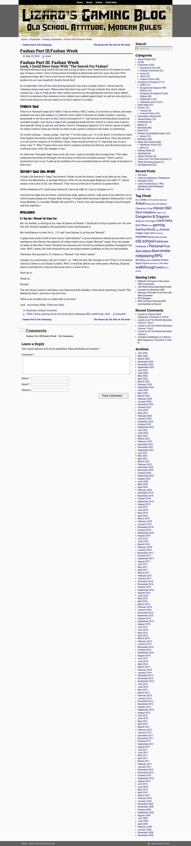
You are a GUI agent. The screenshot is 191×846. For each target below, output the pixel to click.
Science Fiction (147, 79)
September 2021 (146, 450)
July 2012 (143, 715)
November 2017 (145, 553)
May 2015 (143, 632)
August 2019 (144, 504)
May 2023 (143, 413)
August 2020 (144, 478)
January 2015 (144, 644)
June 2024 (143, 390)
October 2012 (144, 707)
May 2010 (143, 789)
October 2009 (144, 809)
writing (138, 271)
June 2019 (143, 510)
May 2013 (143, 689)
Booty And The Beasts (156, 204)
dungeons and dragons (146, 221)
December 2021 (145, 444)
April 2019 (143, 515)
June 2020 (143, 481)
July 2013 (143, 684)
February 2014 (145, 670)
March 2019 (144, 518)
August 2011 (144, 747)
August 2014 (144, 655)
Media (141, 125)
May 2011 (143, 755)
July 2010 (143, 784)
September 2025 (146, 367)
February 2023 (145, 416)
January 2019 (144, 524)
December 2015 (145, 612)
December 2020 (145, 467)
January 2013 (144, 698)
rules (148, 260)
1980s (29, 314)
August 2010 (144, 781)
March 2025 (144, 381)
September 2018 (146, 533)
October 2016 (144, 587)
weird (107, 314)
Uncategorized (145, 164)
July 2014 (143, 658)
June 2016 (143, 595)
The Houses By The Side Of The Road (113, 44)
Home (80, 2)
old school (62, 314)
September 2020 (146, 475)
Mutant (151, 237)
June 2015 (143, 630)
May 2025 (143, 376)
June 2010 (143, 787)
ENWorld (142, 281)
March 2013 (144, 692)
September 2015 (146, 621)
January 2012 (144, 732)
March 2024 (144, 396)
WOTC (166, 268)
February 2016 (145, 607)
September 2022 (146, 427)
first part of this (49, 118)
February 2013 (145, 695)
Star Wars (163, 263)
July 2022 (143, 430)
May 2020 (143, 484)
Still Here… (143, 175)
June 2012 (143, 718)
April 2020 (143, 487)
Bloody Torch (144, 189)
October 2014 (144, 650)
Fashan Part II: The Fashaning (35, 44)
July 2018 (143, 538)
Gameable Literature (148, 116)
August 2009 (144, 815)
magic (139, 233)
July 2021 (143, 453)
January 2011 (144, 767)
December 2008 (145, 832)
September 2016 (146, 590)
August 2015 (144, 624)
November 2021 (145, 447)
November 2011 (145, 738)
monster (141, 236)
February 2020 (145, 490)
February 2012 (145, 729)
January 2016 (144, 610)
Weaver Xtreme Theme (160, 844)
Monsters (142, 127)
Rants (140, 130)
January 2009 (144, 829)
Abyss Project (144, 59)
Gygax (157, 230)
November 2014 (145, 647)
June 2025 (143, 373)
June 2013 (143, 687)
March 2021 (144, 461)
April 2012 (143, 724)
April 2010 (143, 792)
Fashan (37, 314)
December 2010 (145, 769)
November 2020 (145, 470)
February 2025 (145, 384)
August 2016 (144, 592)
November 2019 (145, 495)
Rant (71, 314)
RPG (88, 314)
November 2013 (145, 678)
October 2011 (144, 741)
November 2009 (145, 806)
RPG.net (142, 301)
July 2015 (143, 627)
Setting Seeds (144, 150)
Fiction (141, 107)
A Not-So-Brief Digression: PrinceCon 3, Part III (153, 315)
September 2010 (146, 778)
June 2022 (143, 433)
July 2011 (143, 749)
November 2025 (145, 364)
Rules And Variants (147, 142)
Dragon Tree (161, 213)
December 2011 (145, 735)
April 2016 (143, 601)
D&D (168, 208)
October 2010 (144, 775)
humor (53, 314)
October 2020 (144, 473)
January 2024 (144, 401)
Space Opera (142, 263)
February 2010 (145, 798)
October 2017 (144, 555)
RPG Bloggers (144, 298)
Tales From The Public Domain (153, 159)
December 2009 (145, 804)
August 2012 (144, 712)
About (89, 2)
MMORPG (159, 233)
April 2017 (143, 570)
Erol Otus (141, 225)
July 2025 (143, 370)
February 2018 (145, 547)
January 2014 (144, 672)
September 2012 (146, 709)
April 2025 (143, 378)
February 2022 (145, 441)
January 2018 (144, 550)
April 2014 (143, 664)
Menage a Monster (147, 292)
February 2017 (145, 575)
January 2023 (144, 418)
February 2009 (145, 826)
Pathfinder (161, 241)
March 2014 (144, 667)
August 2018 (144, 535)
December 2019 (145, 493)
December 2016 (145, 581)
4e (136, 200)
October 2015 (144, 618)
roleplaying (79, 314)
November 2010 (145, 772)
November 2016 (145, 584)
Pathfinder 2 (146, 99)
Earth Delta (111, 2)
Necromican (161, 237)
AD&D (143, 85)
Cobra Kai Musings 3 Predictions (154, 178)
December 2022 (145, 421)
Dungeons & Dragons (148, 82)
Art (139, 62)
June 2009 (143, 821)
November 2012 (145, 704)
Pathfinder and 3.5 (149, 102)
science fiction (159, 260)
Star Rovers (154, 263)
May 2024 (143, 393)
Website (26, 390)
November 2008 (145, 835)
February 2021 (145, 464)
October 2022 (144, 424)
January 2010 (144, 801)
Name (26, 378)
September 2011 (146, 744)
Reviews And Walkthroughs (151, 133)
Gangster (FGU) (145, 180)
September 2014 (146, 652)
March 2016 (144, 604)
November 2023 (145, 404)
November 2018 (145, 527)
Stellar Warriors (145, 156)
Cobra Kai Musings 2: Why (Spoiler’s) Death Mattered (151, 185)
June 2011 (143, 752)
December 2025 (145, 361)
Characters (35, 39)
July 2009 (143, 818)
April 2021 (143, 458)
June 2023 (143, 410)
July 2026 (143, 353)
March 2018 (144, 544)
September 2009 (146, 812)
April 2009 (143, 824)
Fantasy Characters (52, 39)
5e (139, 200)
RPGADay (142, 139)
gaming (45, 314)
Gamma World (145, 229)
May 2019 (143, 513)
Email (26, 384)
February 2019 (145, 521)
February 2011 (145, 764)
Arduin (99, 2)
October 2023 (144, 407)
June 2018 (143, 541)
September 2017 (146, 558)
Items (142, 147)
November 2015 (145, 615)
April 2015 (143, 635)
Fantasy (144, 110)
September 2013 (146, 681)
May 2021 (143, 455)
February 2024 (145, 398)
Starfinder (142, 153)
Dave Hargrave (145, 212)
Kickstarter (143, 122)
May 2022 (143, 436)
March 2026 (144, 358)
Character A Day (148, 67)
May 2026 (143, 356)
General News (144, 119)
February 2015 (145, 641)
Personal (156, 246)
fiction (149, 226)
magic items (149, 233)
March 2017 (144, 572)
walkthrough (97, 314)
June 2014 (143, 661)
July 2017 (143, 564)
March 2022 (144, 438)
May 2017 (143, 567)
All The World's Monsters (157, 200)
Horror (143, 73)
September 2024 (146, 387)
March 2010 (144, 795)
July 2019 (143, 507)
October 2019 (144, 498)
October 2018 (144, 530)
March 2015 (144, 638)
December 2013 (145, 675)
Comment (28, 354)
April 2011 (143, 758)
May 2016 (143, 598)
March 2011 (144, 761)
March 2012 (144, 727)
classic (158, 208)
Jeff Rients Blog (146, 286)
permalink (121, 314)
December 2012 (145, 701)
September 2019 (146, 501)
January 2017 (144, 578)
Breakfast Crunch (148, 144)
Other (142, 76)
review (165, 251)
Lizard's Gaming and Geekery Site (61, 13)
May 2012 (143, 721)
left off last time (48, 85)
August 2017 (144, 561)
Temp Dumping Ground (149, 162)
